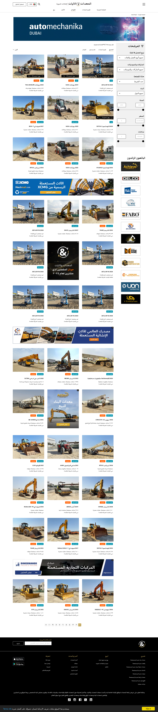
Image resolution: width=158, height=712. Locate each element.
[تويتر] (84, 699)
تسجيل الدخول (19, 4)
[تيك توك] (68, 699)
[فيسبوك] (78, 699)
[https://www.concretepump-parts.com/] (130, 168)
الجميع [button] (111, 50)
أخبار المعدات (74, 660)
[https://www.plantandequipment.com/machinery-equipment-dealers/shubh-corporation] (130, 264)
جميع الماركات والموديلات (133, 69)
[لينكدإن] (89, 699)
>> (46, 625)
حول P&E (48, 660)
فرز (16, 49)
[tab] (111, 49)
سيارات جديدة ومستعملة (139, 674)
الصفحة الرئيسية (101, 10)
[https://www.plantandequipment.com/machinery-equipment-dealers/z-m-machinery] (63, 335)
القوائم (73, 10)
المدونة (48, 667)
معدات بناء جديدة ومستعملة (137, 660)
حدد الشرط (138, 81)
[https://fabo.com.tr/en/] (130, 216)
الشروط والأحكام (46, 670)
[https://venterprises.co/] (130, 300)
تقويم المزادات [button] (102, 50)
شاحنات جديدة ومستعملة (138, 670)
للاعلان (106, 667)
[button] (144, 4)
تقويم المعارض (74, 674)
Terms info (7, 708)
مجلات (76, 663)
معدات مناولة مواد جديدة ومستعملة (135, 667)
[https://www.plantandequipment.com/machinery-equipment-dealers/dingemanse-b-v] (63, 567)
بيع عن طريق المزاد (103, 660)
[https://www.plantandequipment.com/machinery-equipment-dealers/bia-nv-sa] (130, 192)
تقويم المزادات (86, 10)
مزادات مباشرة (141, 684)
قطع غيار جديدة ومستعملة (138, 681)
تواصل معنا (47, 663)
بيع (54, 10)
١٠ (49, 625)
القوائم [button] (84, 50)
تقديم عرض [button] (92, 50)
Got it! (148, 708)
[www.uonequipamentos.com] (130, 288)
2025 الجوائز (74, 667)
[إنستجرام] (73, 699)
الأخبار (63, 10)
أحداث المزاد (74, 670)
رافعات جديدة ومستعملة (139, 663)
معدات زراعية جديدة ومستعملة (137, 677)
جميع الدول (139, 93)
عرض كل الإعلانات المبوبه (102, 663)
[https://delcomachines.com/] (130, 180)
